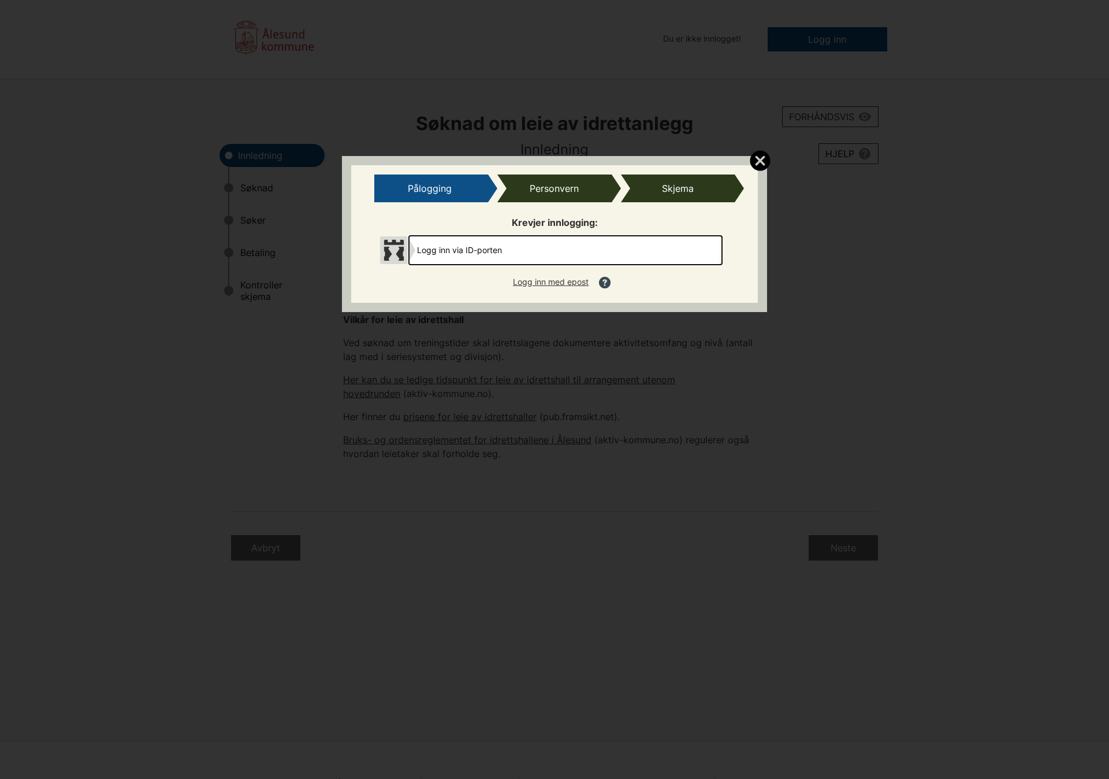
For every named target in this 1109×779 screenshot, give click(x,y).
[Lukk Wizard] (760, 160)
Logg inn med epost (551, 282)
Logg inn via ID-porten (459, 250)
